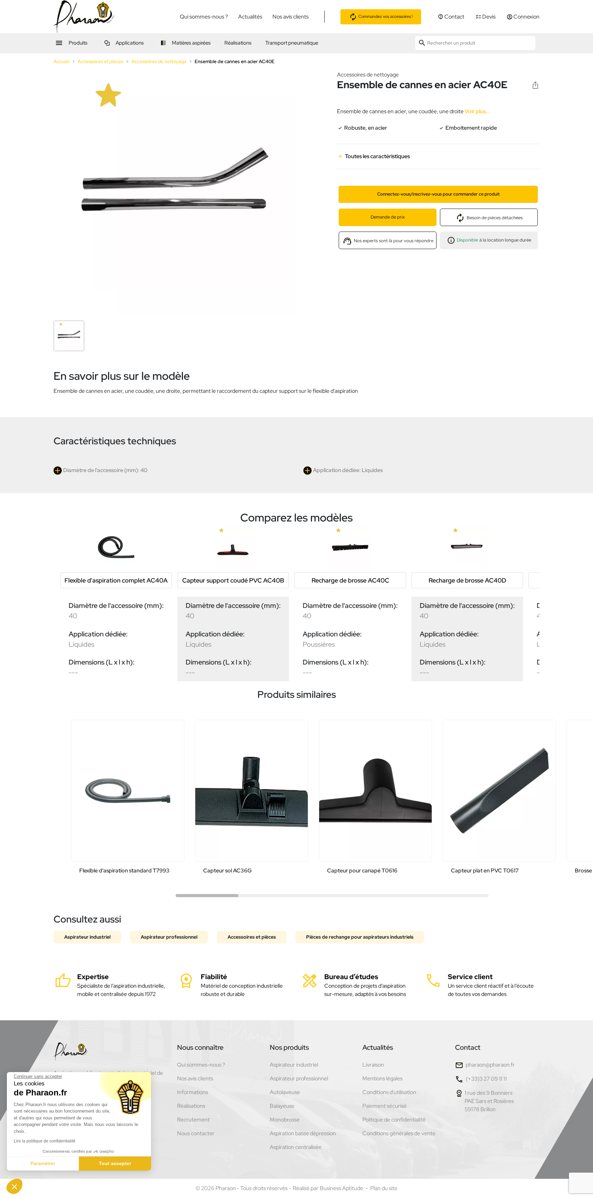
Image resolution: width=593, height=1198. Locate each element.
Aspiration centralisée (296, 1147)
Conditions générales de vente (398, 1133)
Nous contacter (195, 1133)
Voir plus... (477, 111)
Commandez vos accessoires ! (384, 16)
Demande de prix (388, 217)
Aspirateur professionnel (169, 937)
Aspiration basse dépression (303, 1133)
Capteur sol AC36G (227, 870)
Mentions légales (382, 1078)
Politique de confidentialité (394, 1119)
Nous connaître (200, 1047)
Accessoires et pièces (252, 937)
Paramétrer (43, 1163)
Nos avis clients (290, 16)
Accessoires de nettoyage (368, 74)
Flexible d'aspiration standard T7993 (124, 870)
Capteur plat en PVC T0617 (485, 870)
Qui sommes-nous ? (204, 16)
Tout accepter (115, 1163)
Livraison (373, 1064)
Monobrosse (285, 1119)
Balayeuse (282, 1105)
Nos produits (289, 1047)
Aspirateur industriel (87, 937)
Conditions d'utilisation (389, 1092)
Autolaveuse (285, 1092)
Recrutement (193, 1119)
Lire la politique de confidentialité (44, 1141)
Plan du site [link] (383, 1188)
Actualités (250, 16)
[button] (14, 1186)
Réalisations (191, 1105)
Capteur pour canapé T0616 (362, 870)
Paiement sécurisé (384, 1105)
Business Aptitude (341, 1188)
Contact (467, 1047)
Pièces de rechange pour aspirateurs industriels (360, 937)
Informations (192, 1092)
